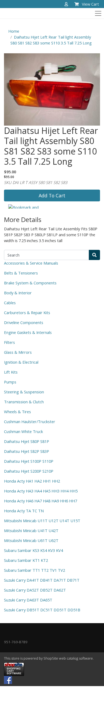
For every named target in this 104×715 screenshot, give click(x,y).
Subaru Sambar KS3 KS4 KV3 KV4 (33, 550)
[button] (66, 4)
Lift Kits (11, 372)
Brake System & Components (30, 282)
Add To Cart (52, 195)
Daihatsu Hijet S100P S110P (28, 461)
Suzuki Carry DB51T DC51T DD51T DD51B (42, 609)
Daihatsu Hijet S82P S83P (26, 451)
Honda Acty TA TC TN (24, 510)
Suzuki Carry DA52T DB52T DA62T (35, 590)
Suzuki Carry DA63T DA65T (28, 600)
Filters (9, 342)
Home (13, 31)
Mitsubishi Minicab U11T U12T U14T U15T (42, 520)
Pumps (10, 382)
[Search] (94, 255)
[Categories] (97, 12)
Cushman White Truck (23, 431)
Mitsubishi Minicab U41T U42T (31, 530)
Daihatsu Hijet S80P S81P (26, 441)
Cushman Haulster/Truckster (29, 421)
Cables (10, 302)
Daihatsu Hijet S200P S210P (28, 471)
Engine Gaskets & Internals (28, 332)
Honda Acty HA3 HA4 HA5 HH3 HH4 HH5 (41, 491)
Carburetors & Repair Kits (27, 312)
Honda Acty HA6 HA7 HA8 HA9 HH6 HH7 (40, 500)
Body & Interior (18, 292)
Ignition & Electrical (21, 362)
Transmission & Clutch (24, 401)
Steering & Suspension (24, 391)
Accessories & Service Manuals (31, 263)
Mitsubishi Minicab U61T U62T (31, 540)
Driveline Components (23, 322)
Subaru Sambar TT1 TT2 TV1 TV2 (34, 570)
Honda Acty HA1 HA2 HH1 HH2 (32, 481)
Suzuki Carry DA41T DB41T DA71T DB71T (41, 580)
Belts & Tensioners (21, 273)
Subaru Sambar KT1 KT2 (26, 560)
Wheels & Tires (17, 411)
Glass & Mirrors (18, 352)
